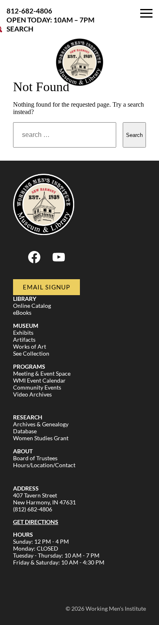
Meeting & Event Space (42, 373)
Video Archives (32, 394)
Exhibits (23, 332)
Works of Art (29, 346)
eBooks (22, 312)
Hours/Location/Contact (44, 464)
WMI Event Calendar (39, 380)
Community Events (37, 387)
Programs (29, 366)
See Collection (31, 353)
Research (27, 417)
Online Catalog (32, 305)
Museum (25, 325)
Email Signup (46, 287)
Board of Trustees (35, 458)
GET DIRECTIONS (35, 521)
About (23, 451)
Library (24, 298)
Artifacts (24, 339)
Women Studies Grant (40, 438)
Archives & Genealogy (40, 424)
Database (25, 431)
